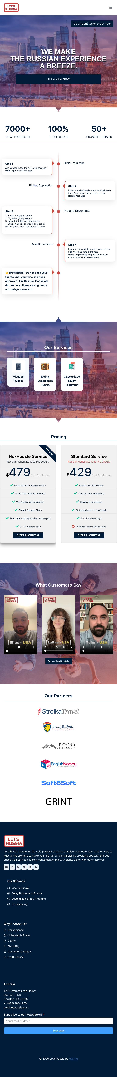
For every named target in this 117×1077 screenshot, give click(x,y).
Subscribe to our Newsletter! (23, 1014)
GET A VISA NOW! (58, 79)
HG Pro (73, 1058)
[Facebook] (36, 867)
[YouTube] (6, 867)
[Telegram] (12, 867)
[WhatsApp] (18, 867)
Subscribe (58, 1030)
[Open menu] (110, 7)
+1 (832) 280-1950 (15, 1003)
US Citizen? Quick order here (92, 23)
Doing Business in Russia (26, 893)
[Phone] (30, 867)
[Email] (24, 867)
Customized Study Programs (28, 898)
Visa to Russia (20, 887)
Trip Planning (19, 904)
